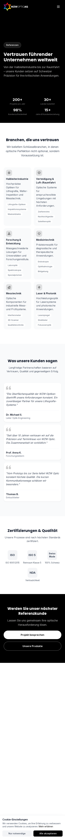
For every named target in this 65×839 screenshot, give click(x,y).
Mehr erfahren (46, 826)
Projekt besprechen (32, 634)
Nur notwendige (17, 833)
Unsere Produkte (33, 646)
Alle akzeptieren (48, 833)
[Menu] (58, 7)
